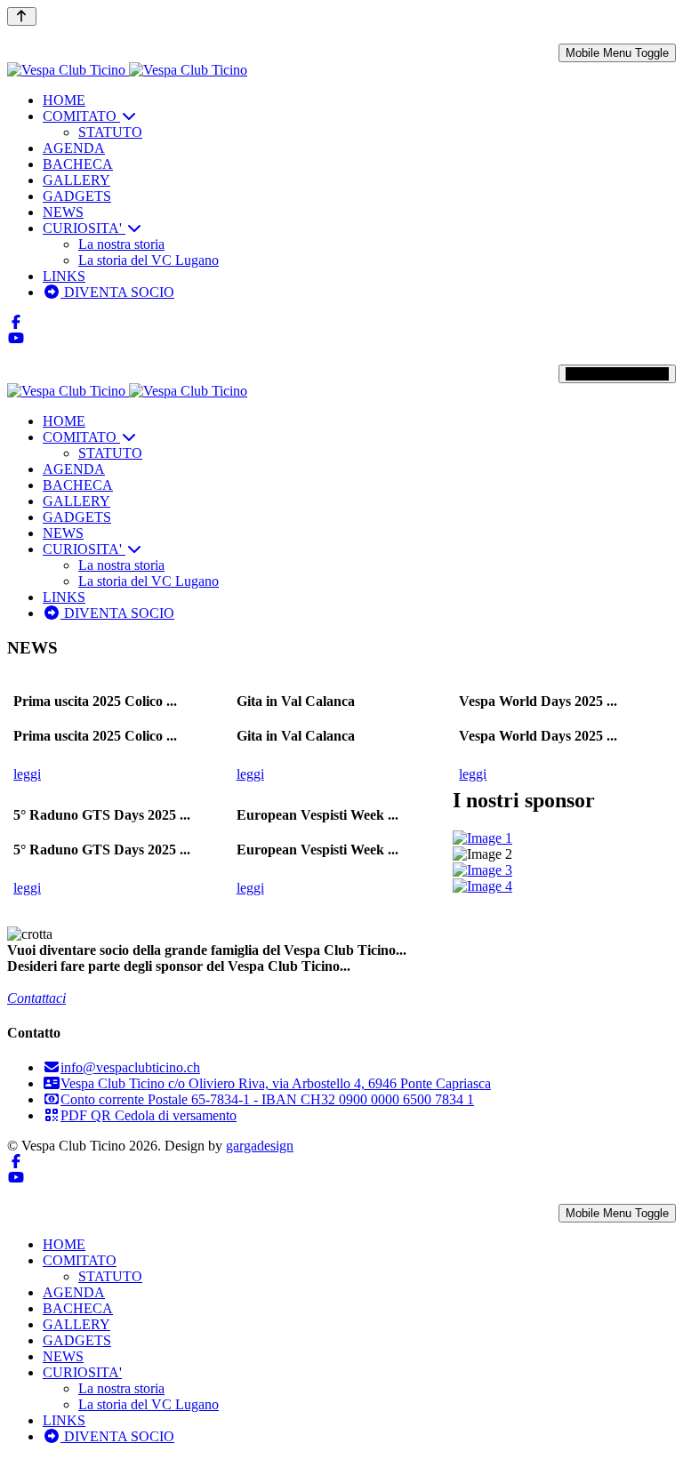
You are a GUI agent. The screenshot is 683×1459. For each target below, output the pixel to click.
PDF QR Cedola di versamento (148, 1115)
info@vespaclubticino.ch (130, 1067)
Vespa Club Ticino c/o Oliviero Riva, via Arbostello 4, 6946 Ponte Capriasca (275, 1083)
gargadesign (259, 1145)
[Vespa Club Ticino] (127, 69)
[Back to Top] (21, 16)
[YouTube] (16, 338)
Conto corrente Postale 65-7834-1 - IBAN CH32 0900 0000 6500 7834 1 (267, 1099)
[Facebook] (16, 322)
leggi (27, 774)
